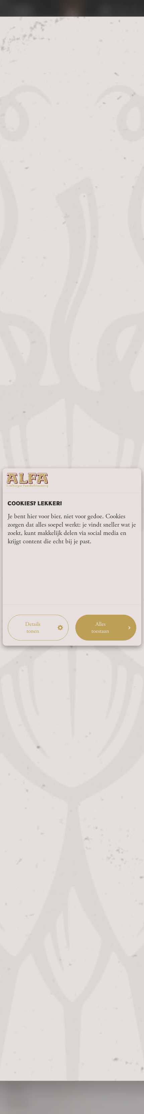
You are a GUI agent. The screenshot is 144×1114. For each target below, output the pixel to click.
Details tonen (32, 627)
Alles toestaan (100, 627)
